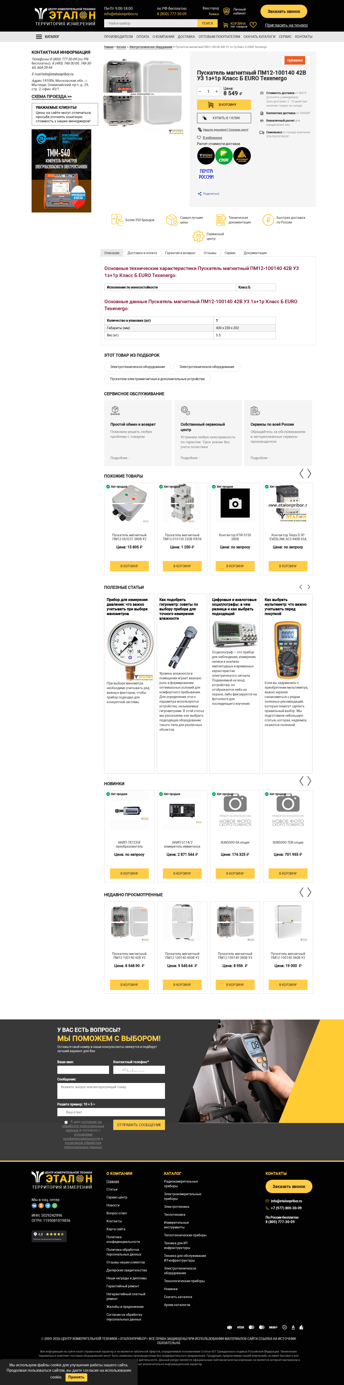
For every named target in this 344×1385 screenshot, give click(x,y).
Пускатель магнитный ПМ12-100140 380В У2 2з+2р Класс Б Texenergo (288, 958)
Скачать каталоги (259, 37)
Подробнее (118, 458)
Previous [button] (302, 473)
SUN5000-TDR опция (288, 842)
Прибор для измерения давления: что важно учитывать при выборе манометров (127, 606)
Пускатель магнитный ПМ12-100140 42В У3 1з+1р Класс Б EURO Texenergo (129, 960)
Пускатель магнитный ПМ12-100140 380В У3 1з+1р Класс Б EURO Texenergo (235, 960)
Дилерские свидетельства (126, 1270)
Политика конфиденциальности (123, 1239)
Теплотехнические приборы (185, 1235)
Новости (113, 1205)
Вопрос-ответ (116, 1213)
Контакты (303, 37)
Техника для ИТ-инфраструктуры (177, 1245)
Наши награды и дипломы (126, 1278)
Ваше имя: (65, 1062)
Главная (108, 47)
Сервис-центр (116, 1197)
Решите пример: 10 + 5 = (76, 1104)
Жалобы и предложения (125, 1307)
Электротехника (176, 1207)
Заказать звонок (284, 11)
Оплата (142, 37)
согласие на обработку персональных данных (83, 1126)
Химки (214, 14)
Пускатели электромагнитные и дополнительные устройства (157, 379)
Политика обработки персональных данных (123, 1252)
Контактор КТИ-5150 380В (235, 537)
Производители (118, 37)
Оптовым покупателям (219, 37)
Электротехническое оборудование (150, 47)
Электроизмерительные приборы (182, 1196)
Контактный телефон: (131, 1062)
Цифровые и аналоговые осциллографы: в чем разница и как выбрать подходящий (234, 606)
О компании (163, 37)
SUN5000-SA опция (235, 842)
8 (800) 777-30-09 (172, 14)
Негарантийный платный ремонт (125, 1296)
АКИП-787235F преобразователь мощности (129, 846)
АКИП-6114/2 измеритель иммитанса (182, 844)
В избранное (212, 138)
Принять (76, 1377)
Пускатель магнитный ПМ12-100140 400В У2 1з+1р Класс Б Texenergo (182, 958)
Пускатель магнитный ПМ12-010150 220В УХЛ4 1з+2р (182, 539)
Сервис (285, 37)
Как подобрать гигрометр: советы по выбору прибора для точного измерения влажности (178, 609)
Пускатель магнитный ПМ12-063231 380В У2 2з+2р (129, 539)
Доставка (186, 37)
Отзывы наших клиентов (125, 1262)
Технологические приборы (184, 1281)
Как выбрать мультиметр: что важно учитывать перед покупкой (286, 606)
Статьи (111, 1189)
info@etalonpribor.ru (121, 14)
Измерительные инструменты (176, 1225)
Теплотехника (174, 1214)
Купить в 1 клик (226, 118)
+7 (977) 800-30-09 (286, 1208)
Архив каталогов (177, 1305)
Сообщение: (66, 1079)
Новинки (171, 1289)
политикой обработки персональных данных (83, 1145)
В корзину (227, 105)
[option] (129, 529)
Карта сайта (115, 1229)
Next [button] (309, 473)
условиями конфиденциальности (81, 1136)
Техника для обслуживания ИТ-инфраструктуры (185, 1258)
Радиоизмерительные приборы (181, 1184)
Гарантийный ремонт (122, 1286)
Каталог (121, 47)
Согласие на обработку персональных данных (124, 1317)
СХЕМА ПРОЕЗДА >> (52, 96)
